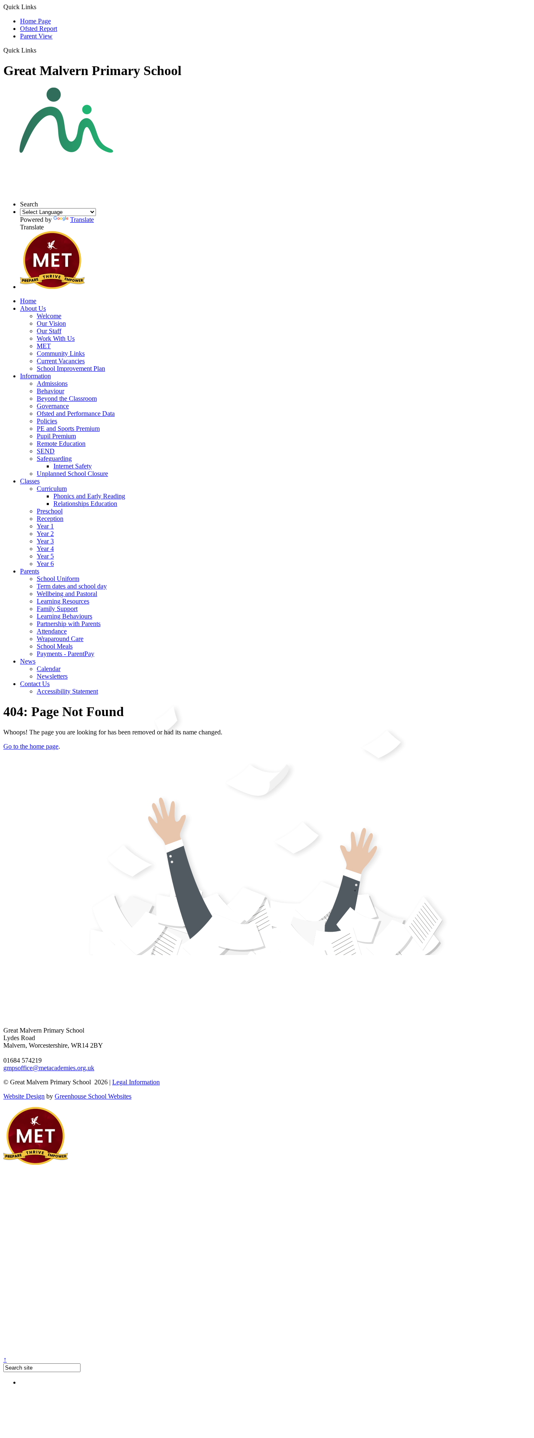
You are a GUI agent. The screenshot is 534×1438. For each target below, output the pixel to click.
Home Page (35, 21)
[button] (39, 50)
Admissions (52, 383)
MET (44, 345)
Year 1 (45, 526)
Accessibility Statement (67, 691)
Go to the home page (30, 746)
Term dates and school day (72, 586)
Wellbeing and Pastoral (67, 593)
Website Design (24, 1096)
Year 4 (45, 548)
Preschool (50, 511)
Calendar (48, 668)
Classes (30, 481)
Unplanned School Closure (72, 473)
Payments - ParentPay (65, 653)
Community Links (61, 353)
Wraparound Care (60, 638)
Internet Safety (72, 466)
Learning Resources (63, 601)
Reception (50, 518)
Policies (47, 421)
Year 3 (45, 541)
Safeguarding (54, 458)
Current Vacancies (61, 361)
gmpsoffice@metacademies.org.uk (48, 1067)
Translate (82, 219)
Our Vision (51, 323)
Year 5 (45, 556)
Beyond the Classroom (67, 398)
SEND (46, 451)
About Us (33, 308)
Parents (29, 571)
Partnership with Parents (69, 623)
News (27, 661)
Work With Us (56, 338)
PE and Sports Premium (68, 428)
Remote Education (61, 443)
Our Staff (49, 330)
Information (35, 376)
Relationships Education (85, 503)
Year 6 (45, 563)
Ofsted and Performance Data (76, 413)
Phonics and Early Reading (89, 496)
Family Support (57, 608)
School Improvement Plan (71, 368)
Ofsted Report (38, 28)
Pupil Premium (56, 436)
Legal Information (136, 1082)
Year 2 (45, 533)
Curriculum (52, 488)
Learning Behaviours (64, 616)
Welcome (49, 315)
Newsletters (52, 676)
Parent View (36, 36)
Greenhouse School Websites (93, 1096)
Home (28, 300)
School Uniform (58, 578)
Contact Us (35, 683)
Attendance (52, 631)
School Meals (55, 646)
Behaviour (50, 391)
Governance (53, 406)
